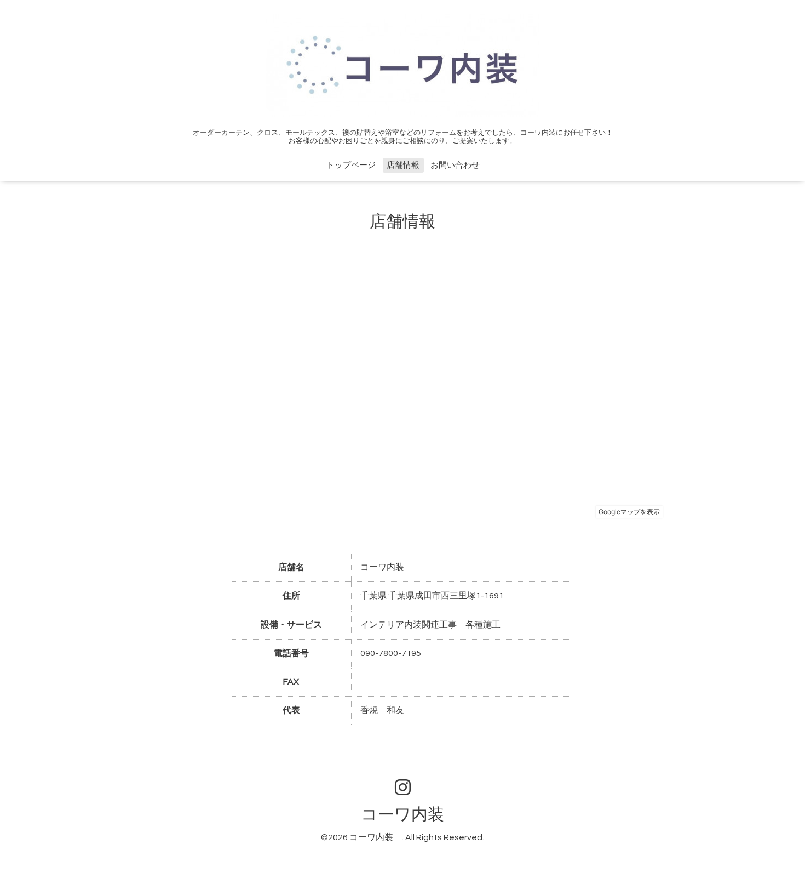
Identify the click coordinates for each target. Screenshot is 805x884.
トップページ (351, 165)
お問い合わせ (455, 165)
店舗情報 (403, 165)
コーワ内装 (411, 814)
